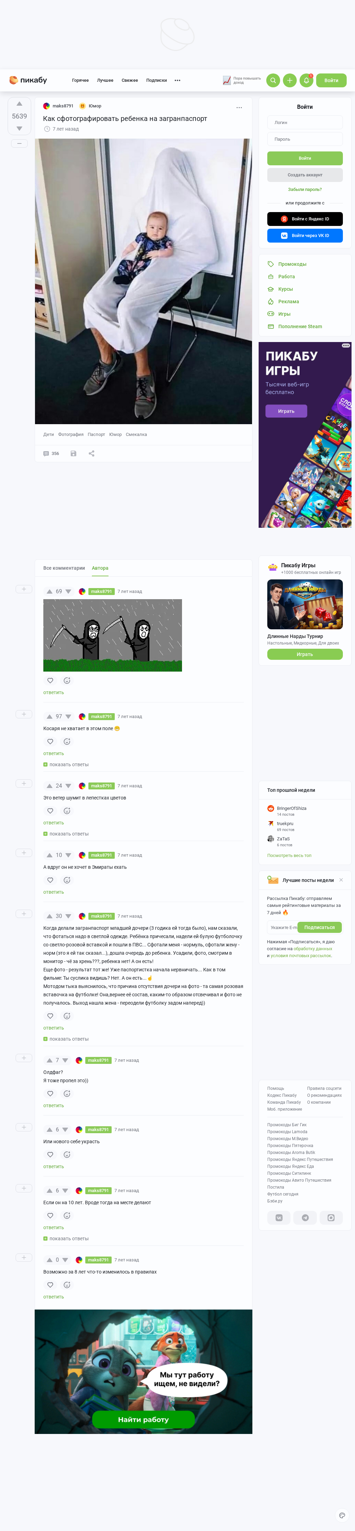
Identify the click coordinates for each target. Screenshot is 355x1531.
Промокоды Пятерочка (290, 1145)
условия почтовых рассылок (301, 955)
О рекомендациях (324, 1095)
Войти (331, 80)
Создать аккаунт (305, 174)
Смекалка (136, 434)
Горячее (80, 80)
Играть (305, 654)
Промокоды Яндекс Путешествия (300, 1159)
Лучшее (105, 80)
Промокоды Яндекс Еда (290, 1166)
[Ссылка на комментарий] (155, 591)
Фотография (71, 434)
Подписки (156, 80)
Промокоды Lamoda (287, 1131)
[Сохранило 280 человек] (73, 453)
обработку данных (313, 948)
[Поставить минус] (19, 128)
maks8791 (63, 105)
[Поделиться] (92, 453)
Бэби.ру (275, 1201)
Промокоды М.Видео (287, 1138)
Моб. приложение (284, 1109)
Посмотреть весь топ (289, 855)
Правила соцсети (324, 1088)
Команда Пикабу (284, 1102)
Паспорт (96, 434)
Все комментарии (64, 568)
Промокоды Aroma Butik (291, 1152)
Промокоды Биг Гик (286, 1124)
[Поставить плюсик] (19, 103)
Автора (100, 568)
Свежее (130, 80)
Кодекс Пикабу (282, 1095)
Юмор (115, 434)
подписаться (319, 927)
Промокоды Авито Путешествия (299, 1180)
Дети (48, 434)
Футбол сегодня (282, 1194)
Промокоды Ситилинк (289, 1173)
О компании (319, 1102)
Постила (275, 1187)
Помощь (275, 1088)
